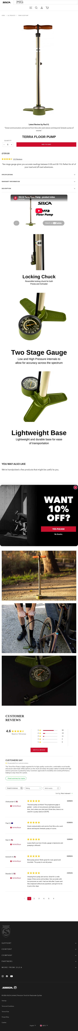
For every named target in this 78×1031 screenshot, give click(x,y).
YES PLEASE (58, 529)
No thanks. (58, 534)
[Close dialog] (75, 487)
